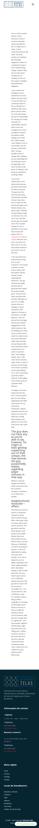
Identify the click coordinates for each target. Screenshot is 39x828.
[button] (26, 824)
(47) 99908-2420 (10, 728)
